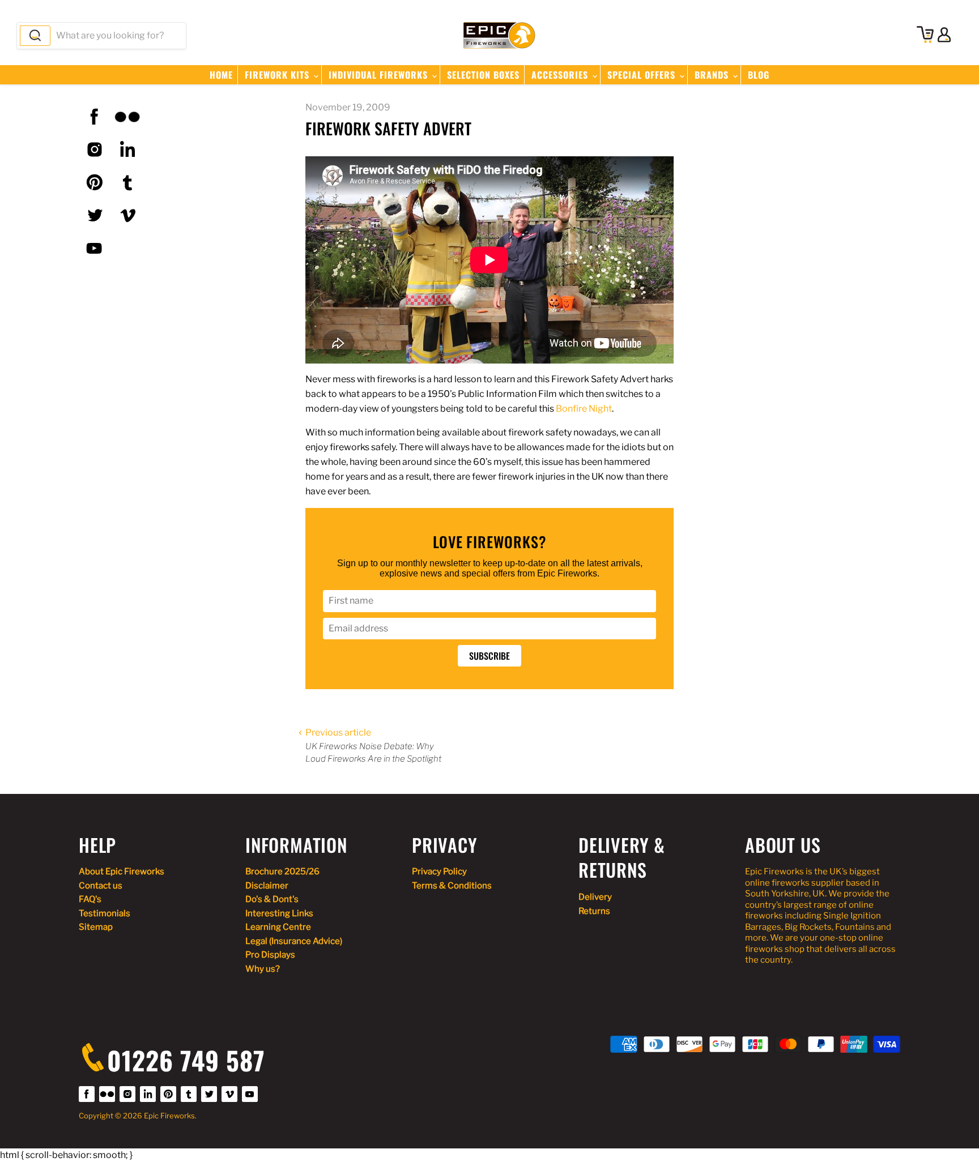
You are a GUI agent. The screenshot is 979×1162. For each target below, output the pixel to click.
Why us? (262, 969)
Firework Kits (278, 75)
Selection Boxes (483, 75)
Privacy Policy (439, 871)
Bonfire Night (584, 408)
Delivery (595, 897)
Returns (594, 911)
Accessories (561, 75)
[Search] (35, 35)
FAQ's (90, 899)
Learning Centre (278, 927)
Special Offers (642, 75)
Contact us (100, 886)
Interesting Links (279, 913)
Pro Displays (270, 955)
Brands (713, 75)
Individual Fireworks (380, 75)
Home (221, 75)
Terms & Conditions (452, 886)
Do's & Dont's (272, 899)
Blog (758, 75)
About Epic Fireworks (121, 871)
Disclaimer (266, 886)
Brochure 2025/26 (282, 871)
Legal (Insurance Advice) (293, 941)
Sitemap (96, 927)
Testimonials (104, 913)
